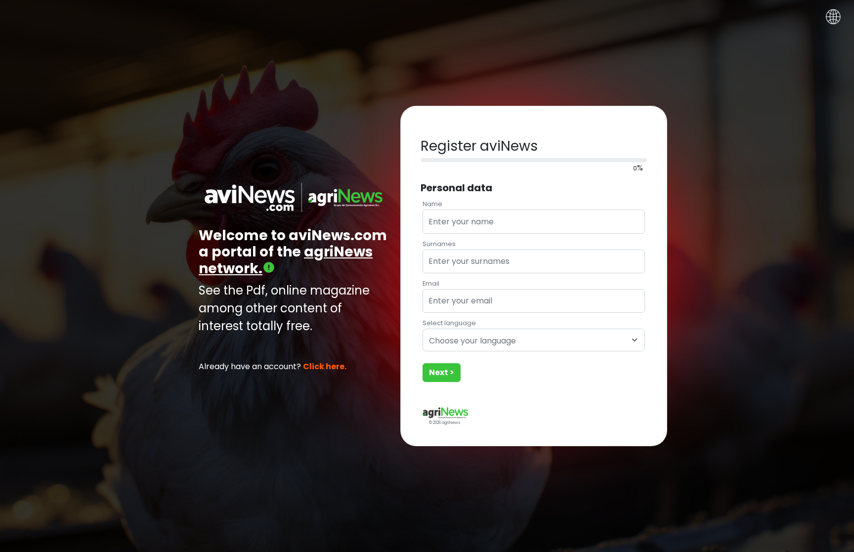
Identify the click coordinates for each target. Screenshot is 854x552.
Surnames (439, 244)
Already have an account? (272, 366)
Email (431, 283)
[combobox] (534, 340)
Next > (441, 372)
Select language (449, 323)
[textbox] (528, 341)
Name (432, 204)
